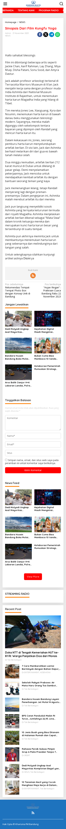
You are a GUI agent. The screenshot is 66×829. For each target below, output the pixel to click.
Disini (26, 258)
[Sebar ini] (39, 34)
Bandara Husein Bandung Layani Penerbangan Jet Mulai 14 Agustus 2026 (41, 701)
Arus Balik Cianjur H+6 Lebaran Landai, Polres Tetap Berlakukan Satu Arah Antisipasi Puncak (18, 384)
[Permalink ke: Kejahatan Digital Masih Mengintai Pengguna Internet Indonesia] (47, 318)
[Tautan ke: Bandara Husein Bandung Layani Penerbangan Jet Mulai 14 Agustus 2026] (12, 704)
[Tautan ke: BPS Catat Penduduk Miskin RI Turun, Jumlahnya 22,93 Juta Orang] (12, 721)
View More (33, 576)
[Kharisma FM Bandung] (34, 3)
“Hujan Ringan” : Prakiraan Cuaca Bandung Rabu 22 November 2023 (51, 290)
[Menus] (5, 4)
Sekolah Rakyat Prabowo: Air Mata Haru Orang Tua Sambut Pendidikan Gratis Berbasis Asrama (39, 684)
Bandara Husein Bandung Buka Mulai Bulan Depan (16, 357)
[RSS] (33, 275)
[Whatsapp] (57, 34)
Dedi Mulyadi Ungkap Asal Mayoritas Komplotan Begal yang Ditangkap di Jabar (18, 330)
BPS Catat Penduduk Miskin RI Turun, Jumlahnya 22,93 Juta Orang (38, 717)
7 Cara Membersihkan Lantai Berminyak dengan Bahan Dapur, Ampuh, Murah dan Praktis (40, 667)
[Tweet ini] (45, 34)
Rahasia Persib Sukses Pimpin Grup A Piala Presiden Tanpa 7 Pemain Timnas (39, 750)
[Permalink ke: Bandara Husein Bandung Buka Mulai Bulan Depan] (18, 345)
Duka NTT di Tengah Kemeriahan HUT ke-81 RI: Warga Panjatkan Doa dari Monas (32, 654)
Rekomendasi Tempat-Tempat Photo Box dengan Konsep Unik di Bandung (17, 290)
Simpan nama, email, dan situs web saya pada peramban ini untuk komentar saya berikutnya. (32, 462)
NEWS (7, 36)
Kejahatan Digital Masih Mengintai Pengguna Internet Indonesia (45, 330)
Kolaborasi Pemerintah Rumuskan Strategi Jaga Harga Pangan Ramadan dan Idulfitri (47, 367)
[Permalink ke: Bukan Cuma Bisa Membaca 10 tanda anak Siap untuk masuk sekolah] (47, 345)
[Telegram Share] (51, 34)
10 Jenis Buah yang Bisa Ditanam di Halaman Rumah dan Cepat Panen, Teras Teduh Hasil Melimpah (40, 734)
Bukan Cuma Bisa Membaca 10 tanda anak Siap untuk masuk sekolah (47, 357)
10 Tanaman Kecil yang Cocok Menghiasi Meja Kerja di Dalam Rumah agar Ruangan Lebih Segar (41, 784)
